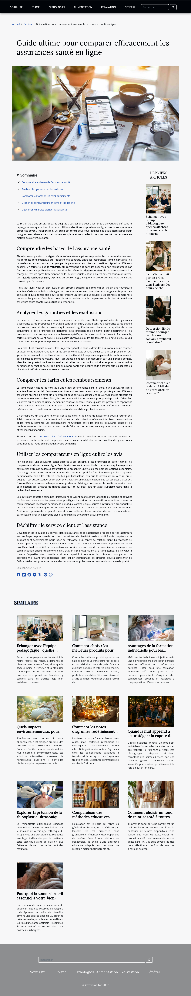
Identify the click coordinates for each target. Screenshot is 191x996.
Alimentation (83, 7)
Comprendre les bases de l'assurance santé (46, 182)
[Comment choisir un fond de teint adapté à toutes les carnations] (151, 794)
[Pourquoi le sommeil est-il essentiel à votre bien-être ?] (40, 875)
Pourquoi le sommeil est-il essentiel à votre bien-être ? (40, 898)
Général (130, 7)
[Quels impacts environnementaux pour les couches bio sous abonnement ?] (40, 708)
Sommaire (28, 175)
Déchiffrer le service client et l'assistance (44, 209)
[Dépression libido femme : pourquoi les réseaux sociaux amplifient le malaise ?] (158, 310)
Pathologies (56, 7)
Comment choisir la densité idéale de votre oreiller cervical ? (158, 388)
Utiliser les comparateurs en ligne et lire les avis (48, 202)
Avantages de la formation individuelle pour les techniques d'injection (151, 650)
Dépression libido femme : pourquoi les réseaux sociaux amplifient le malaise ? (158, 335)
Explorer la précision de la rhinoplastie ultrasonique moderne (39, 817)
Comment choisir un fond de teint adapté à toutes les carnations (150, 817)
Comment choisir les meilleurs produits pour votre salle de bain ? (93, 650)
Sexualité (16, 7)
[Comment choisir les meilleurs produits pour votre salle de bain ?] (95, 627)
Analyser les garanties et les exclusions (43, 189)
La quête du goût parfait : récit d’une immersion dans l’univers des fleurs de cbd (158, 281)
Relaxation (108, 7)
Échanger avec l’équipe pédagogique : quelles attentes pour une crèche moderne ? (157, 225)
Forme (35, 7)
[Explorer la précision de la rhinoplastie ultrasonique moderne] (40, 794)
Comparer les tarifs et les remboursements (46, 196)
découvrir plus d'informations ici (58, 436)
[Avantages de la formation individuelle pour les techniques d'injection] (151, 627)
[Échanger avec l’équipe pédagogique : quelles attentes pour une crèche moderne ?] (158, 198)
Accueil (16, 24)
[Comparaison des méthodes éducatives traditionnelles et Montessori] (95, 794)
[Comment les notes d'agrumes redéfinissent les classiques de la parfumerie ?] (95, 708)
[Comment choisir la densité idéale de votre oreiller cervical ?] (158, 364)
